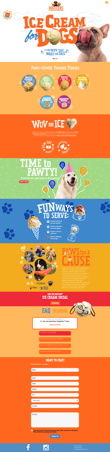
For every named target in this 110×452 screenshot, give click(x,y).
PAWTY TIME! (24, 182)
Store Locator (55, 324)
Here (59, 239)
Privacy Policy (78, 445)
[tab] (53, 58)
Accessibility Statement (81, 449)
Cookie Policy (78, 447)
